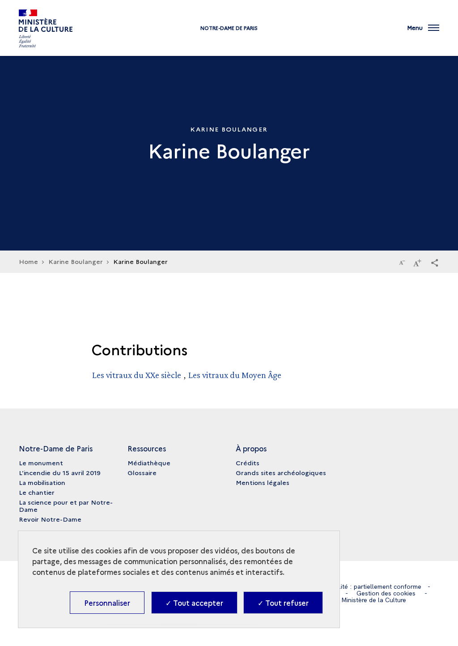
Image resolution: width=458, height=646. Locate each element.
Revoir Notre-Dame (50, 518)
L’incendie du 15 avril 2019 (60, 472)
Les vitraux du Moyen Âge (234, 375)
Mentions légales (262, 482)
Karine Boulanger (75, 261)
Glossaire (142, 472)
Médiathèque (148, 462)
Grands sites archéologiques (281, 472)
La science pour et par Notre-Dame (66, 505)
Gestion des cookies (386, 593)
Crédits (247, 462)
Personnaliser (107, 603)
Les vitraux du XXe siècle (136, 375)
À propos (251, 448)
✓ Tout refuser (283, 603)
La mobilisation (42, 482)
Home (28, 261)
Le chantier (37, 492)
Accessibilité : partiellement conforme (367, 586)
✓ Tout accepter (194, 603)
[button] (435, 262)
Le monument (41, 462)
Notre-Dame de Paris (229, 28)
